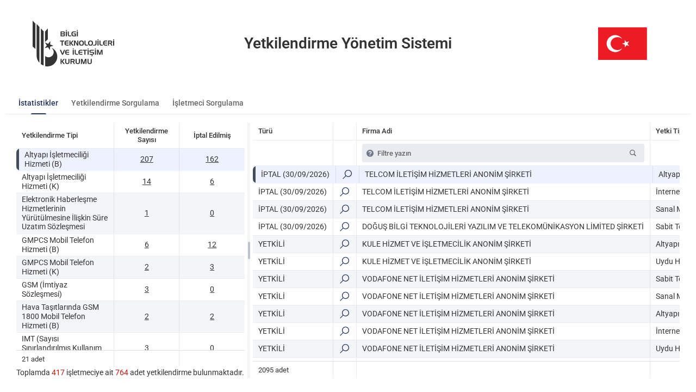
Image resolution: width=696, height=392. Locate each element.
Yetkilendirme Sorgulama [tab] (115, 103)
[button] (633, 153)
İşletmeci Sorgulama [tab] (208, 103)
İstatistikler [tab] (38, 103)
